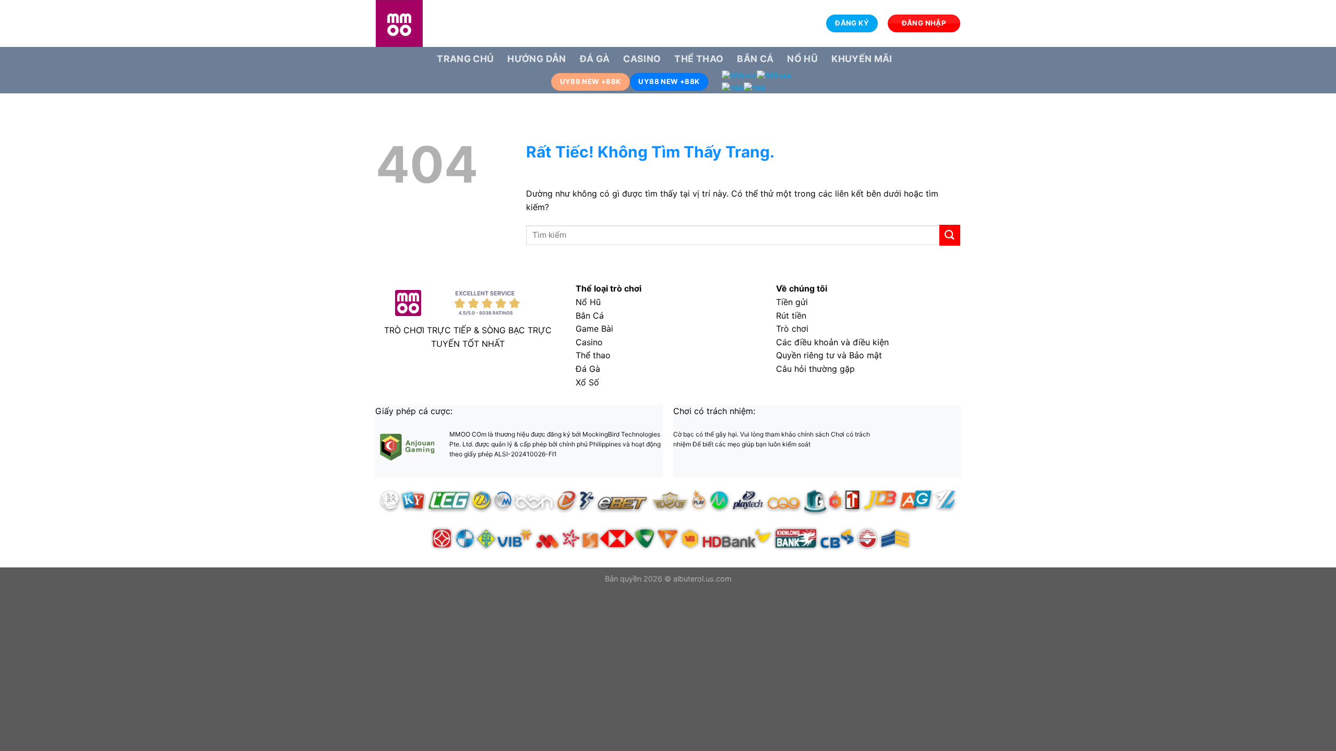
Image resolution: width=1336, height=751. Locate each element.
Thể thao (698, 58)
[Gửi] (949, 235)
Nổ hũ (802, 58)
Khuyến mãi (861, 58)
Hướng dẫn (536, 58)
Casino (642, 58)
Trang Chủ (465, 58)
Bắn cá (755, 58)
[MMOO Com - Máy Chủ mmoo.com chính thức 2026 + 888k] (428, 23)
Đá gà (595, 58)
